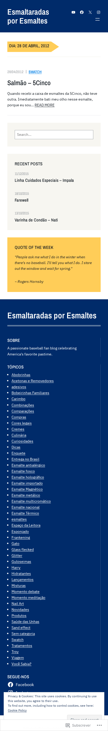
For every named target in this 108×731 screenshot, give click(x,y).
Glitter (17, 555)
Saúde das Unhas (25, 621)
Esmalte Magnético (27, 489)
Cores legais (22, 422)
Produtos (19, 615)
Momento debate (26, 591)
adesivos (19, 386)
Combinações (23, 404)
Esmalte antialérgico (28, 465)
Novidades (20, 609)
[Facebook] (82, 12)
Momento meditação (28, 597)
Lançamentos (23, 579)
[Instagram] (98, 12)
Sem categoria (23, 633)
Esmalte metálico (26, 495)
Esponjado (20, 531)
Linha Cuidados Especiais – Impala (44, 180)
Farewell (21, 200)
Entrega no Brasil (25, 459)
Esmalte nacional (26, 507)
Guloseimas (21, 561)
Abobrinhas (21, 374)
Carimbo (18, 398)
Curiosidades (22, 440)
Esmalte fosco (23, 471)
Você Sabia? (21, 663)
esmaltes (19, 519)
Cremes (18, 428)
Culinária (19, 434)
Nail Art (18, 603)
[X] (90, 12)
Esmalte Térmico (25, 513)
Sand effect (21, 627)
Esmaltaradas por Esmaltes (28, 16)
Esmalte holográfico (28, 477)
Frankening (21, 537)
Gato (15, 543)
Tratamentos (22, 645)
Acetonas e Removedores (33, 380)
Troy (15, 651)
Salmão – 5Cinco (29, 83)
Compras (19, 416)
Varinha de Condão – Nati (36, 220)
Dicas (16, 447)
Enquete (18, 453)
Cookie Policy (17, 710)
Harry (16, 567)
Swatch (35, 71)
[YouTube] (73, 12)
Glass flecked (23, 549)
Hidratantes (21, 573)
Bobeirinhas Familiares (30, 392)
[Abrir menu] (97, 19)
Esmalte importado (27, 483)
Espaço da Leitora (26, 525)
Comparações (23, 410)
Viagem (18, 657)
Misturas (19, 585)
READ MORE (45, 105)
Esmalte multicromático (31, 501)
